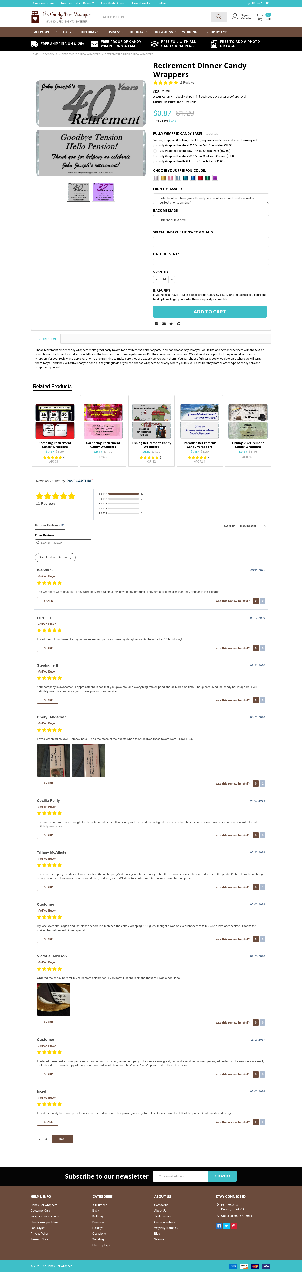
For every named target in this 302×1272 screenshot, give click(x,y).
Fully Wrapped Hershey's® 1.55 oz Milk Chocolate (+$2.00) (196, 145)
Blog (157, 1233)
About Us (160, 1210)
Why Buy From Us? (166, 1228)
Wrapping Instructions (45, 1216)
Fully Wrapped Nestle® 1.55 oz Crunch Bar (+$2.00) (192, 161)
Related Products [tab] (52, 386)
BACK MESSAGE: (165, 210)
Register (246, 18)
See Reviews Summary (55, 557)
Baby (67, 32)
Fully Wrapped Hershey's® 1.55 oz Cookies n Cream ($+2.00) (197, 156)
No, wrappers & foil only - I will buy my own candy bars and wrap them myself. (208, 140)
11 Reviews (186, 82)
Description (46, 339)
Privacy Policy (39, 1233)
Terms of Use (39, 1239)
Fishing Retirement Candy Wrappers (151, 445)
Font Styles (38, 1228)
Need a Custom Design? (77, 3)
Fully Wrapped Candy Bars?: (185, 133)
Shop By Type (217, 32)
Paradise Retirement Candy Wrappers (200, 445)
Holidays (137, 32)
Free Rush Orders (113, 3)
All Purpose (44, 32)
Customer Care (43, 3)
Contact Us (161, 1205)
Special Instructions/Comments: (183, 232)
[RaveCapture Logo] (79, 481)
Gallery (162, 3)
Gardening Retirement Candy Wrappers (103, 445)
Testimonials (162, 1216)
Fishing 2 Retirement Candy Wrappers (248, 445)
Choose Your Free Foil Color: (179, 170)
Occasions (164, 32)
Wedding (189, 32)
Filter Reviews (45, 535)
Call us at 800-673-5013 (236, 1215)
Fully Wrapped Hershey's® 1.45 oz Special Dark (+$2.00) (195, 150)
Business (113, 32)
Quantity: (161, 272)
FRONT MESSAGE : (167, 188)
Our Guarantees (164, 1222)
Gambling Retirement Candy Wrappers (54, 445)
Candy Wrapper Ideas (44, 1222)
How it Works (141, 3)
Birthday (88, 32)
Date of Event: (166, 254)
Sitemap (159, 1239)
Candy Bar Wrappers (44, 1205)
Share (48, 600)
